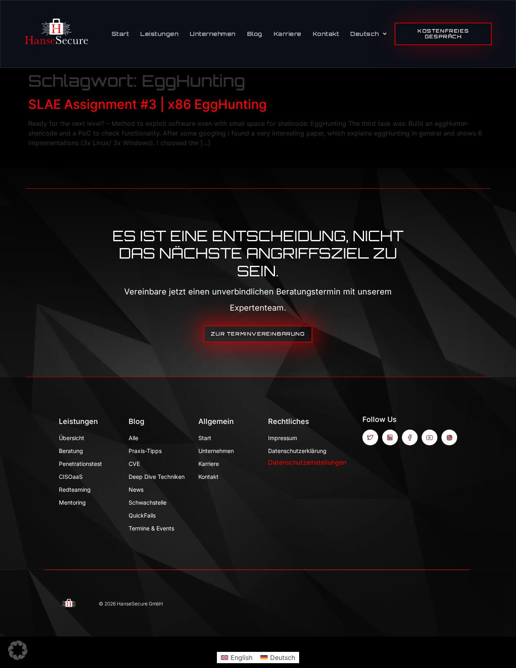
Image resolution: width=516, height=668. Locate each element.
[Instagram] (449, 437)
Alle (133, 437)
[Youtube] (429, 437)
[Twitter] (370, 437)
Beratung (71, 450)
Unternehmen (213, 33)
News (136, 489)
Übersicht (71, 437)
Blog (254, 33)
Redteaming (75, 489)
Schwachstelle (147, 502)
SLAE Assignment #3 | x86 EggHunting (147, 104)
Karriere (288, 33)
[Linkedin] (390, 437)
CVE (134, 463)
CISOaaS (71, 476)
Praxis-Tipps (145, 450)
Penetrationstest (80, 463)
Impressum (282, 437)
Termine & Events (151, 528)
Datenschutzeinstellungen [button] (307, 462)
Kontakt (326, 33)
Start (120, 33)
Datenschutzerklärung (297, 450)
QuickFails (142, 515)
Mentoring (72, 502)
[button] (17, 650)
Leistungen (159, 33)
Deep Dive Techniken (157, 476)
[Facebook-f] (410, 437)
